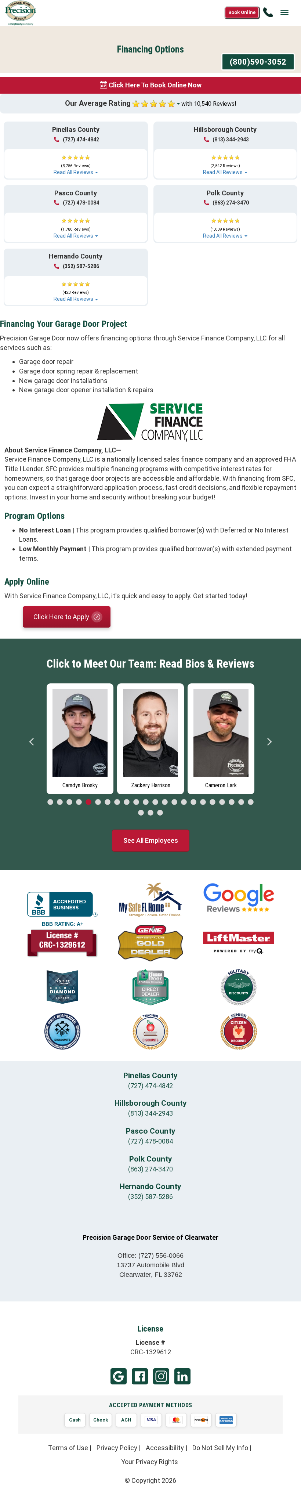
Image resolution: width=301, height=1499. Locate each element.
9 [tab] (126, 802)
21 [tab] (241, 802)
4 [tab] (79, 802)
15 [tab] (184, 802)
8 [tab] (117, 802)
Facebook (140, 1376)
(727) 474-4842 (81, 139)
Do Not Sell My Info (220, 1448)
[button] (75, 161)
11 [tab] (145, 802)
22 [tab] (250, 802)
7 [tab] (107, 802)
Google (118, 1376)
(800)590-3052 (258, 61)
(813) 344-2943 (231, 139)
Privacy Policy (117, 1448)
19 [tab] (222, 802)
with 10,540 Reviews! (208, 103)
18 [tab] (212, 802)
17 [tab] (203, 802)
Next (269, 742)
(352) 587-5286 (81, 266)
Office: (150, 1255)
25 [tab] (160, 813)
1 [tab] (50, 802)
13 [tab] (164, 802)
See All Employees (150, 840)
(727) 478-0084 (81, 203)
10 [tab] (136, 802)
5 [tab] (88, 802)
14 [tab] (174, 802)
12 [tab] (155, 802)
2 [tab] (60, 802)
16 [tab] (193, 802)
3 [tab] (69, 802)
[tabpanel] (80, 737)
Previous (32, 742)
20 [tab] (231, 802)
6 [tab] (98, 802)
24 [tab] (150, 813)
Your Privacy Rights (149, 1462)
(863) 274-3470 (231, 203)
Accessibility (165, 1448)
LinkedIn (182, 1376)
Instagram (161, 1376)
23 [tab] (141, 813)
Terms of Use (68, 1448)
